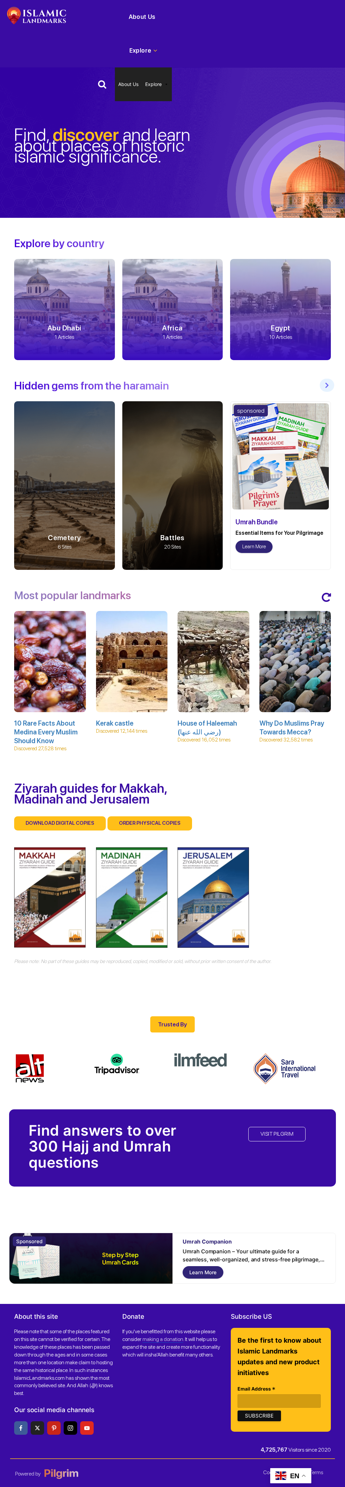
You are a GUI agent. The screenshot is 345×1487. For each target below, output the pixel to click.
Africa (172, 328)
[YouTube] (87, 1428)
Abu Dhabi (65, 328)
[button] (327, 385)
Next (336, 1069)
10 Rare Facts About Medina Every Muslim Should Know (45, 732)
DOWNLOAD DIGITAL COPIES (60, 823)
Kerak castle (114, 723)
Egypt (280, 328)
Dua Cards (196, 1241)
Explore (140, 50)
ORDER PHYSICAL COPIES (150, 823)
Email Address (257, 1389)
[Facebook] (21, 1428)
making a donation (163, 1339)
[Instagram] (70, 1428)
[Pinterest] (54, 1428)
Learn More (253, 547)
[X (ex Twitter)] (37, 1428)
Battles (172, 537)
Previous (9, 1069)
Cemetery (64, 537)
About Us (142, 16)
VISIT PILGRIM (276, 1134)
